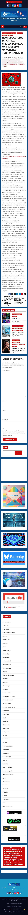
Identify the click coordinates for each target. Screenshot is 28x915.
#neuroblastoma (13, 64)
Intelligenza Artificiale (18, 328)
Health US (21, 326)
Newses (23, 899)
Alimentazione (16, 340)
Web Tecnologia (7, 806)
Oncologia (19, 33)
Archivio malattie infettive (16, 903)
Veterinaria (6, 799)
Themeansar (14, 900)
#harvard (20, 62)
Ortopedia (15, 330)
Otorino (5, 735)
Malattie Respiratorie (9, 707)
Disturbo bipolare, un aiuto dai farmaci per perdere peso (18, 350)
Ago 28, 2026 (15, 322)
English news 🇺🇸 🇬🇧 (7, 909)
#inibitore (5, 64)
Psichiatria (15, 344)
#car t (17, 60)
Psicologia (21, 344)
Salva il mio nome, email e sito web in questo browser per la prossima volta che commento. (14, 433)
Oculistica (5, 721)
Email (5, 410)
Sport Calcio (6, 781)
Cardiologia (6, 640)
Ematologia (6, 657)
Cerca (5, 447)
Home (7, 903)
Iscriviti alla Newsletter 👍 (19, 909)
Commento (6, 370)
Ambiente (6, 625)
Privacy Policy (8, 911)
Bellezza (5, 636)
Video (4, 803)
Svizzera (5, 785)
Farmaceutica (7, 664)
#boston (20, 57)
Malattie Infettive (8, 700)
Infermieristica (7, 693)
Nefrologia (6, 711)
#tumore (5, 66)
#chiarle (5, 62)
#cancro (12, 60)
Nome (5, 401)
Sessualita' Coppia (8, 774)
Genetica (5, 679)
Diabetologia (6, 654)
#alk (15, 57)
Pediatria (5, 35)
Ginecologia (6, 686)
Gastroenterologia (17, 314)
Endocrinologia (7, 661)
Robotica (5, 764)
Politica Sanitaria (7, 746)
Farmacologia (6, 33)
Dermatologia (7, 650)
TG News (5, 788)
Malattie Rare (7, 703)
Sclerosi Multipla (7, 767)
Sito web (5, 419)
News (4, 718)
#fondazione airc (12, 62)
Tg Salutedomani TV (18, 911)
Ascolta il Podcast (11, 906)
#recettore (21, 64)
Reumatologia (7, 757)
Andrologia (6, 629)
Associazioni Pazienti (9, 633)
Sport (4, 778)
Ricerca (10, 35)
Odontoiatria (6, 725)
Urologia (5, 792)
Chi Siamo (18, 906)
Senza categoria (7, 771)
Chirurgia (5, 643)
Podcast (5, 742)
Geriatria (15, 326)
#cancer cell (6, 60)
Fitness (5, 671)
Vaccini (5, 796)
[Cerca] (18, 453)
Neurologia (13, 33)
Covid (4, 647)
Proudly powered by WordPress (9, 899)
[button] (21, 26)
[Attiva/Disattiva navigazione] (18, 27)
